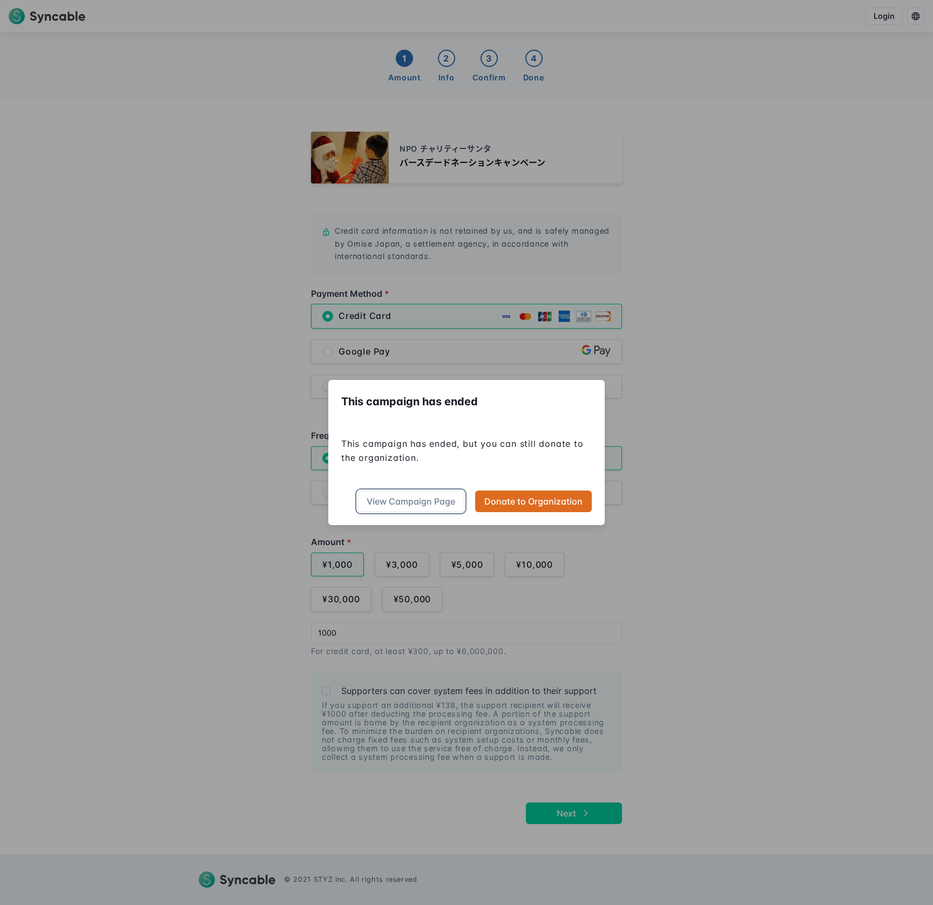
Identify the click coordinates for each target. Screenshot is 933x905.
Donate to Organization (533, 501)
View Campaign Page (411, 501)
